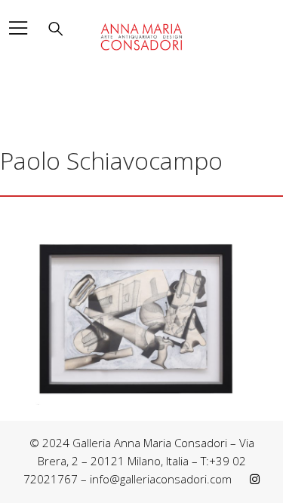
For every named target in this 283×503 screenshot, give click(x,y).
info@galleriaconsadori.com (161, 478)
